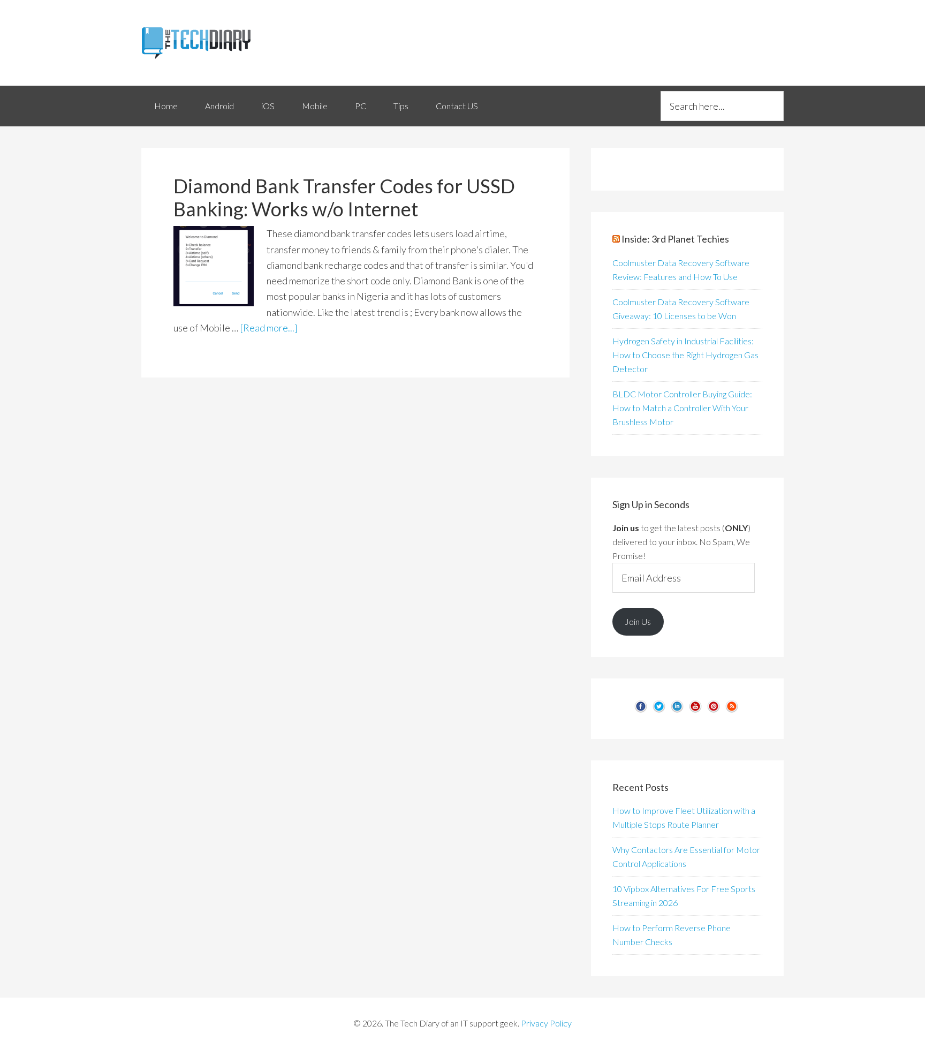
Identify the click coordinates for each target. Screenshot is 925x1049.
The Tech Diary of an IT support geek (237, 43)
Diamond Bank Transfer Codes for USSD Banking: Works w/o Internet (344, 197)
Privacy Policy (546, 1023)
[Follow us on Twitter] (659, 710)
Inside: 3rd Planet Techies (675, 239)
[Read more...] (269, 328)
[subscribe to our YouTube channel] (695, 710)
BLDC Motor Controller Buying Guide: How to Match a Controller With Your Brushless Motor (682, 408)
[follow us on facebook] (641, 710)
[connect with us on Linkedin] (677, 710)
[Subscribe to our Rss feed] (732, 710)
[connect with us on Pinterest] (714, 710)
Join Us (638, 621)
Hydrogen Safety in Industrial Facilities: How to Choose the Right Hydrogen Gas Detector (685, 355)
